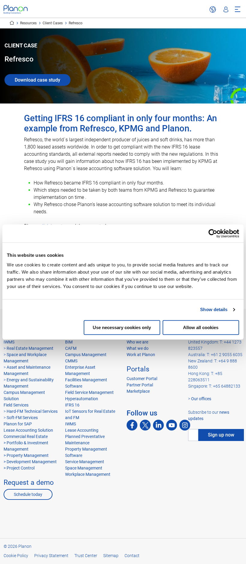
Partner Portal (140, 384)
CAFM (70, 348)
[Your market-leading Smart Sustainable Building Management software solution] (16, 9)
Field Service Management (89, 392)
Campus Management (85, 354)
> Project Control (19, 468)
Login (225, 9)
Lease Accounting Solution (28, 430)
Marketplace (138, 391)
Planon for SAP (18, 424)
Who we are (137, 342)
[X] (145, 425)
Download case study (37, 80)
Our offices (201, 398)
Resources (28, 23)
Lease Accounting (81, 430)
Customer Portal (142, 378)
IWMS (9, 342)
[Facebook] (132, 425)
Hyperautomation (81, 398)
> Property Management (26, 455)
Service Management (84, 461)
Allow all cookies (200, 327)
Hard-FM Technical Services (32, 411)
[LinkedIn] (158, 425)
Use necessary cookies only (122, 327)
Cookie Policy (16, 555)
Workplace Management (87, 474)
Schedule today (28, 494)
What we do (137, 348)
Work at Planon (141, 354)
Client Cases (53, 23)
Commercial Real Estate (26, 436)
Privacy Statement (51, 555)
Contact (132, 555)
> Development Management (30, 461)
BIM (69, 342)
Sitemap (110, 555)
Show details (213, 309)
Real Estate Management (30, 348)
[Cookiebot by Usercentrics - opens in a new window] (213, 233)
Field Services (16, 405)
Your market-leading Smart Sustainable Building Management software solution (12, 23)
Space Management (83, 468)
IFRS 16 (72, 405)
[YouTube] (171, 425)
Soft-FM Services (22, 417)
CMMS (71, 360)
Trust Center (85, 555)
